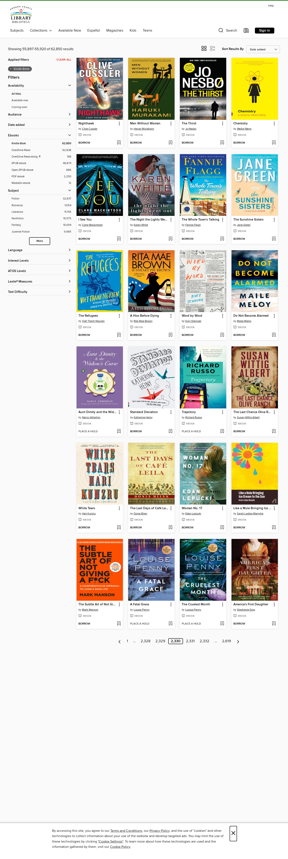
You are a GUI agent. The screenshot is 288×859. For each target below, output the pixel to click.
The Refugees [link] (88, 316)
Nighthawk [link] (86, 123)
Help (271, 5)
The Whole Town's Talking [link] (200, 220)
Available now (20, 100)
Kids (133, 30)
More (39, 241)
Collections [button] (39, 30)
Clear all (64, 60)
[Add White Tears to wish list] (118, 527)
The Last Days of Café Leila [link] (149, 508)
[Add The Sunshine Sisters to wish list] (273, 239)
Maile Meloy (244, 321)
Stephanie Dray (246, 609)
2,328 (145, 641)
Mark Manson (90, 609)
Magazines (114, 30)
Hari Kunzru (89, 513)
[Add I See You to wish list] (118, 239)
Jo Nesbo (190, 129)
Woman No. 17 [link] (192, 508)
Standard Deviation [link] (144, 412)
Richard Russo (193, 417)
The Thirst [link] (189, 123)
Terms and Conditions (126, 831)
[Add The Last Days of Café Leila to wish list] (170, 527)
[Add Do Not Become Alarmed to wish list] (273, 335)
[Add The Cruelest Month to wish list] (222, 624)
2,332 (204, 641)
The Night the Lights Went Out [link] (149, 220)
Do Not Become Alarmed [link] (251, 316)
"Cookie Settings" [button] (110, 841)
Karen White (141, 225)
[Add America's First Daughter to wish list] (273, 624)
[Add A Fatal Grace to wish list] (170, 624)
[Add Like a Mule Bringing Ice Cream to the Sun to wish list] (273, 527)
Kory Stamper (193, 321)
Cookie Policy (120, 847)
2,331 (190, 641)
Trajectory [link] (189, 412)
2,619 (226, 641)
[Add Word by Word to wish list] (222, 335)
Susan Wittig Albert (248, 417)
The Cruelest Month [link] (196, 604)
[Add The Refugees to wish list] (118, 335)
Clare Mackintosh (92, 225)
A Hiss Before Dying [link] (144, 316)
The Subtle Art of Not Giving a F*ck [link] (97, 604)
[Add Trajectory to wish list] (222, 431)
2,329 (160, 641)
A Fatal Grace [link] (139, 604)
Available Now (69, 30)
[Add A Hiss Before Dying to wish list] (170, 335)
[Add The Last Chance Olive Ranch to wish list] (273, 431)
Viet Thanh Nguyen (93, 321)
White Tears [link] (86, 508)
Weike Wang (244, 129)
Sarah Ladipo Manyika (250, 513)
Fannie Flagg (193, 225)
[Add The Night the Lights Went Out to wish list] (170, 239)
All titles (16, 94)
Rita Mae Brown (143, 321)
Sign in (264, 30)
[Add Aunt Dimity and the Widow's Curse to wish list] (118, 431)
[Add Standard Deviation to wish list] (170, 431)
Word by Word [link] (192, 316)
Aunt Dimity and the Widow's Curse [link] (97, 412)
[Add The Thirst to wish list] (222, 143)
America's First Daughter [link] (250, 604)
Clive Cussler (89, 129)
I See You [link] (85, 220)
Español (93, 30)
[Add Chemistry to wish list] (273, 143)
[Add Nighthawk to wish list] (118, 143)
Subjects (17, 30)
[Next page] (238, 641)
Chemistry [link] (240, 123)
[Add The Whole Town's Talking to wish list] (222, 239)
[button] (227, 31)
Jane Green (243, 225)
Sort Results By (233, 49)
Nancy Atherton (91, 417)
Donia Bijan (140, 513)
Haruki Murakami (144, 129)
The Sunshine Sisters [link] (248, 220)
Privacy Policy (159, 831)
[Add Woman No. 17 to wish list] (222, 527)
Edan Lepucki (193, 513)
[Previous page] (120, 641)
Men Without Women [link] (145, 123)
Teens (147, 30)
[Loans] (246, 31)
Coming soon (19, 107)
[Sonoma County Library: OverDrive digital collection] (21, 14)
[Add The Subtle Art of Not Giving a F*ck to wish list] (118, 624)
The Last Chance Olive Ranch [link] (252, 412)
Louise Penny (141, 609)
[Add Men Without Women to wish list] (170, 143)
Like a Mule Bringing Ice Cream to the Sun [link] (252, 508)
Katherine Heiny (143, 417)
